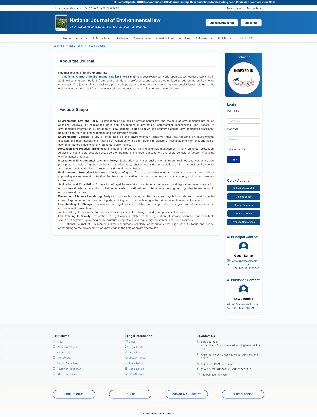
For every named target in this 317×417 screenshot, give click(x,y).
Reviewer (122, 38)
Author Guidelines (67, 363)
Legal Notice (136, 368)
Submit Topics (243, 394)
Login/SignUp (74, 394)
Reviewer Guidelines (69, 368)
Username (233, 110)
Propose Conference (243, 221)
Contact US (245, 38)
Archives (184, 38)
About (80, 38)
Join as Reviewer (243, 205)
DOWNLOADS (137, 374)
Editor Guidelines (67, 374)
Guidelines (202, 38)
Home (67, 38)
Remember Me (237, 149)
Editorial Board (102, 38)
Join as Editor (243, 196)
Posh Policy (136, 363)
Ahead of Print (165, 38)
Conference (64, 357)
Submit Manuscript (222, 22)
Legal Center (136, 347)
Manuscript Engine (68, 347)
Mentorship (63, 352)
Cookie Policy (137, 357)
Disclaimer (135, 352)
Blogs (132, 341)
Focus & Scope (96, 45)
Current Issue (142, 38)
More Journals (234, 8)
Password (233, 128)
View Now (257, 2)
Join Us (130, 394)
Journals (59, 45)
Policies (223, 38)
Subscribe (251, 22)
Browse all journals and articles (159, 413)
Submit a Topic (244, 213)
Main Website (254, 8)
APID (60, 341)
